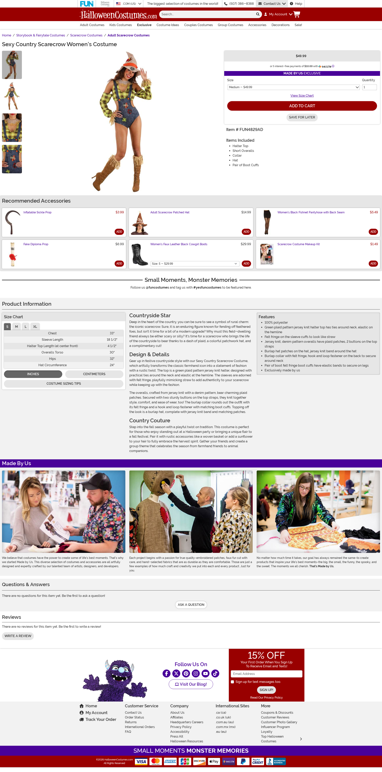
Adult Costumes (92, 25)
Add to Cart (302, 105)
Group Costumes (230, 25)
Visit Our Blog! (193, 684)
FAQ (128, 732)
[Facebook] (167, 673)
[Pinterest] (186, 673)
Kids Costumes (120, 25)
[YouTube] (206, 673)
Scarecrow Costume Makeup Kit (299, 244)
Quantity (368, 80)
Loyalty (266, 732)
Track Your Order (101, 719)
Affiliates (176, 717)
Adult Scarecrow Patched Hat (169, 212)
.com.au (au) (225, 722)
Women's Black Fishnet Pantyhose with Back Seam (311, 212)
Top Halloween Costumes (272, 739)
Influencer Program (275, 727)
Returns (131, 722)
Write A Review (18, 636)
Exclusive (144, 25)
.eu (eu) (221, 732)
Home (91, 706)
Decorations (281, 25)
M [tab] (16, 327)
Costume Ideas (168, 25)
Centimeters (94, 374)
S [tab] (7, 327)
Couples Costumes (198, 25)
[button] (278, 14)
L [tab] (25, 327)
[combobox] (206, 14)
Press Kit (176, 736)
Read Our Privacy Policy (266, 697)
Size (230, 80)
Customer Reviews (275, 717)
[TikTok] (215, 673)
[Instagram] (196, 673)
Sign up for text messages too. (258, 682)
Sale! (298, 25)
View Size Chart (302, 96)
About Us (177, 712)
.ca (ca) (221, 712)
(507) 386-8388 (241, 4)
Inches (33, 374)
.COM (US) (130, 3)
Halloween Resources (186, 741)
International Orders (140, 727)
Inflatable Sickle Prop (37, 212)
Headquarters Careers (186, 722)
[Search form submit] (258, 14)
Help (298, 4)
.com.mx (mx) (226, 727)
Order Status (134, 717)
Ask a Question (191, 605)
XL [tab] (35, 327)
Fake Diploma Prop (35, 244)
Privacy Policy (181, 727)
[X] (176, 673)
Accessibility (179, 732)
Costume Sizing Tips (64, 384)
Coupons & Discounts (277, 712)
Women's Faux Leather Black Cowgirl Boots (178, 244)
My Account (96, 712)
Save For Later (302, 117)
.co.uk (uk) (223, 717)
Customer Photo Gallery (279, 722)
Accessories (257, 25)
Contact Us (272, 4)
